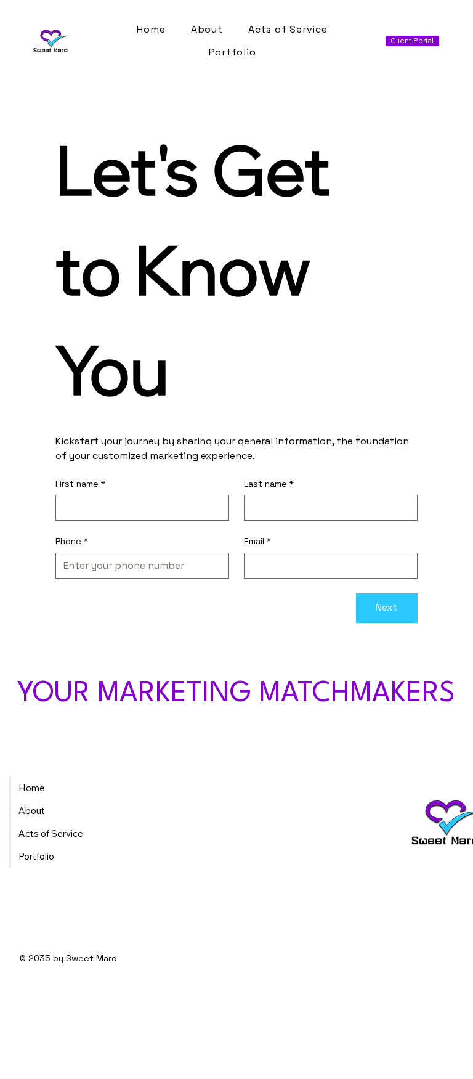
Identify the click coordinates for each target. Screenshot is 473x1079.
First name (80, 483)
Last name (269, 483)
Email (257, 541)
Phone (71, 541)
